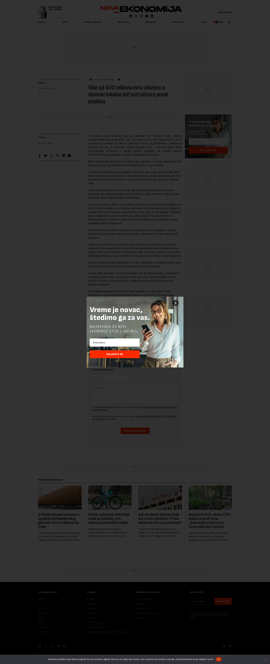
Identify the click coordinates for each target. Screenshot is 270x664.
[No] (266, 659)
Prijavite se (114, 354)
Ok (218, 659)
